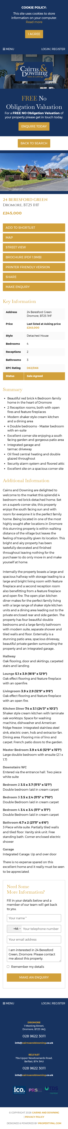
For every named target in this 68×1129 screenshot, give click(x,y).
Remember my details (27, 967)
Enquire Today (34, 126)
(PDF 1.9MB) (24, 257)
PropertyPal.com (49, 1123)
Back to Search (34, 143)
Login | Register (53, 49)
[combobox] (14, 929)
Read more (34, 22)
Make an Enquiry (34, 977)
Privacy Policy (34, 1117)
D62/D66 (33, 368)
